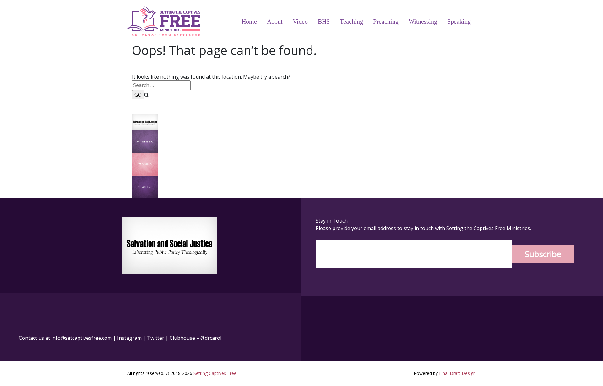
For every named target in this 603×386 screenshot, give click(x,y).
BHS (324, 21)
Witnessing (423, 21)
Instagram (129, 337)
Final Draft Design (457, 373)
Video (300, 21)
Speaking (459, 21)
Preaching (386, 21)
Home (249, 21)
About (275, 21)
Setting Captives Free (214, 373)
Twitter (155, 337)
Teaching (351, 21)
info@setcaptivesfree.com (81, 337)
